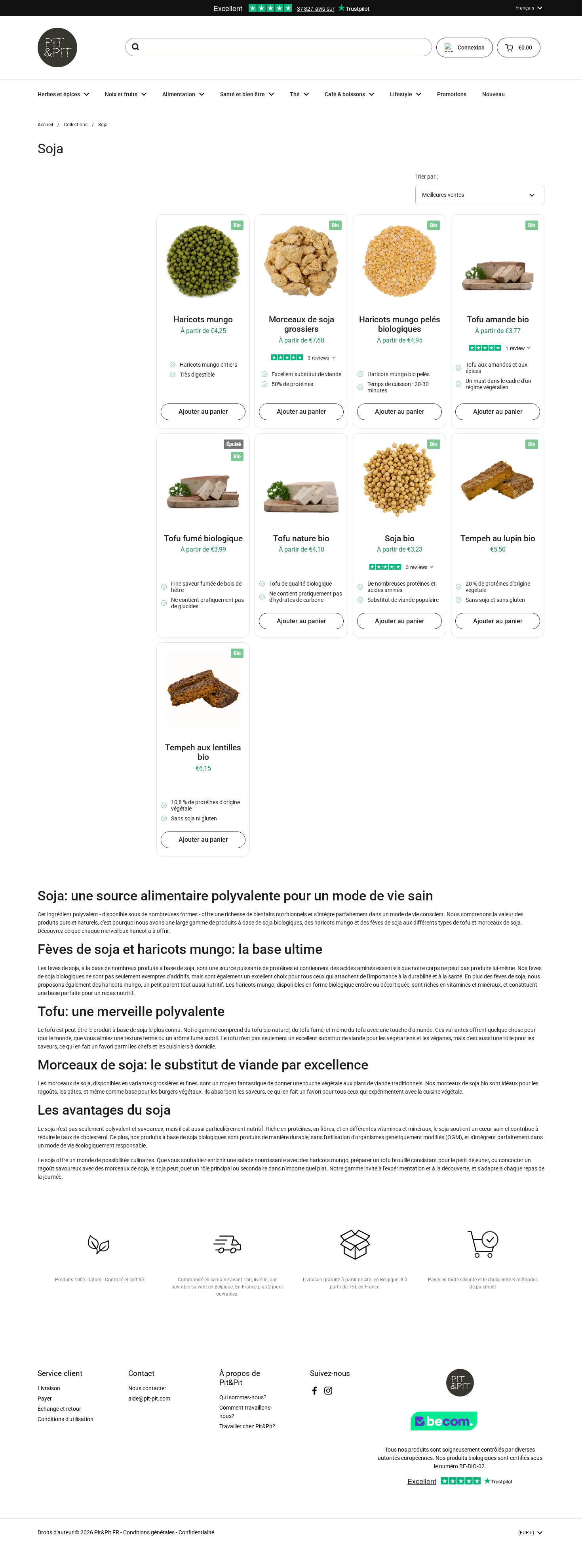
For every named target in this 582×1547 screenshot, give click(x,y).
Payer (45, 1398)
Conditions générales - (151, 1532)
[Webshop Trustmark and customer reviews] (460, 1433)
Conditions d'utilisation (65, 1419)
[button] (518, 47)
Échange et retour (59, 1409)
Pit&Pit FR (106, 1532)
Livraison (49, 1388)
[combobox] (278, 47)
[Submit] (135, 47)
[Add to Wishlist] (168, 226)
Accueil (45, 124)
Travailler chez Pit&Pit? (247, 1426)
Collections (75, 124)
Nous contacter (147, 1388)
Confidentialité (196, 1532)
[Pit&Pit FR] (57, 47)
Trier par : (426, 176)
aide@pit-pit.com (149, 1398)
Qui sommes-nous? (242, 1397)
